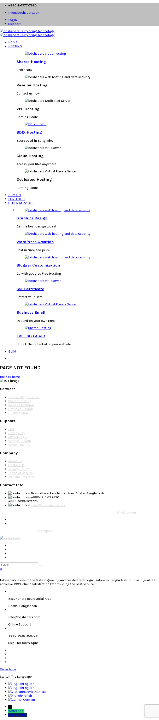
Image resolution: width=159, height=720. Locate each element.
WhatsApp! (16, 711)
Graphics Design (32, 218)
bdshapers (45, 531)
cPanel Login (17, 437)
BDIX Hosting (29, 132)
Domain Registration (24, 397)
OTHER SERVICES (21, 203)
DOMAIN (14, 195)
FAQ (11, 429)
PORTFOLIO (16, 199)
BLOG (12, 351)
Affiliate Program (21, 477)
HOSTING (15, 46)
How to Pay (16, 433)
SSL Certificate (30, 289)
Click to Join (126, 512)
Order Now (8, 669)
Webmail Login (19, 441)
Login (12, 20)
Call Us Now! (17, 715)
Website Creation (21, 405)
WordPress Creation (35, 242)
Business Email (31, 312)
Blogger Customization (38, 265)
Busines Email (19, 413)
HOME (12, 42)
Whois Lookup (19, 445)
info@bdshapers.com (24, 13)
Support (14, 24)
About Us (15, 461)
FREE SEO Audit (31, 336)
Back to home (10, 377)
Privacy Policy (18, 469)
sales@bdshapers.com (48, 505)
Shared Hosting (31, 61)
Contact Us (16, 465)
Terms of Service (20, 473)
